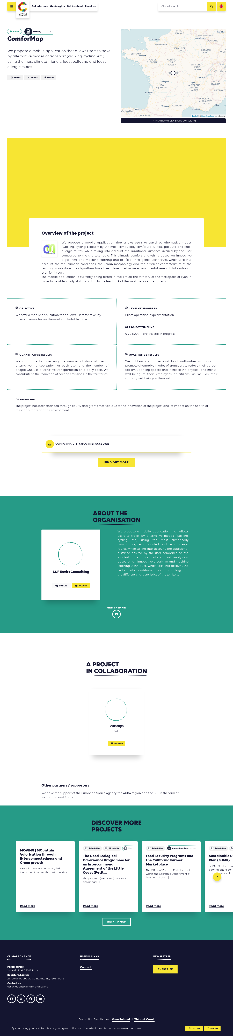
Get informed (40, 6)
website (83, 586)
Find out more (116, 462)
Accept (214, 1028)
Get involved (75, 6)
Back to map (116, 922)
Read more (27, 906)
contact (63, 586)
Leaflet (195, 115)
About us (90, 6)
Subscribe (165, 969)
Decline (196, 1028)
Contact (86, 967)
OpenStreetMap (207, 115)
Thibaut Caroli (144, 1019)
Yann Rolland (121, 1019)
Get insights (57, 6)
